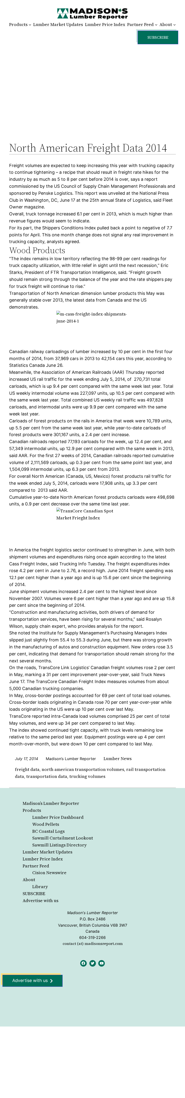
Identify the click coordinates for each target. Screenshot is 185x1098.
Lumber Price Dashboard (58, 817)
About (29, 880)
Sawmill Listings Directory (59, 845)
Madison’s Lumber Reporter (51, 803)
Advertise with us (40, 901)
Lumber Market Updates (47, 852)
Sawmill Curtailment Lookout (62, 838)
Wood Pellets (45, 824)
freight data (27, 769)
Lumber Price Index (43, 859)
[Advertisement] (92, 88)
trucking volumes (87, 776)
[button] (158, 37)
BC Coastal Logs (48, 831)
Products (32, 810)
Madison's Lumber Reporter (92, 912)
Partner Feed (36, 866)
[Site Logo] (92, 13)
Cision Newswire (49, 873)
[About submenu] (174, 24)
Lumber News (118, 759)
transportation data (46, 776)
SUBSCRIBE (34, 894)
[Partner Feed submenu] (156, 24)
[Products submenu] (30, 24)
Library (40, 887)
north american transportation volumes (83, 769)
